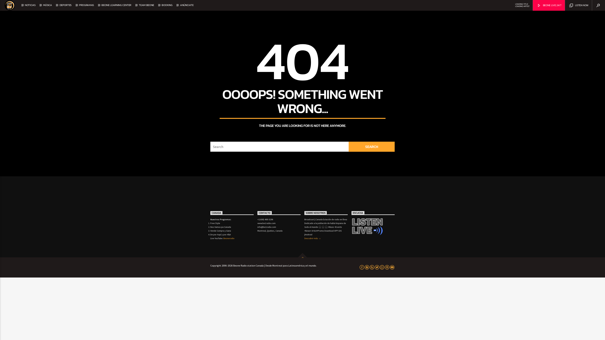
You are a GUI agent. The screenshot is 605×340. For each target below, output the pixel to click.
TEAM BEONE (146, 5)
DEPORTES (66, 5)
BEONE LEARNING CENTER (116, 5)
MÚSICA (47, 5)
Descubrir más (311, 238)
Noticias (30, 5)
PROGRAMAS (86, 5)
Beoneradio (228, 238)
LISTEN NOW (581, 5)
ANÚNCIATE (187, 5)
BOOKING (167, 5)
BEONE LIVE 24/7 (551, 5)
